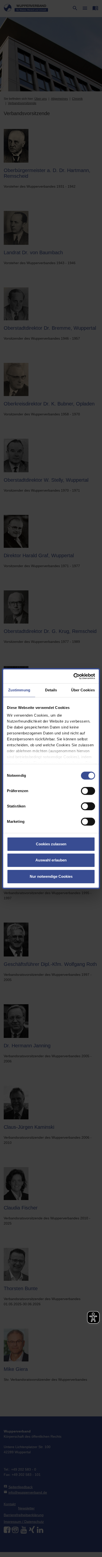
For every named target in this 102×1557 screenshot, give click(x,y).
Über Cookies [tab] (83, 690)
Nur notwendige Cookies (51, 876)
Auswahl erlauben (51, 860)
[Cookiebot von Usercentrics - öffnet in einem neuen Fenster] (73, 676)
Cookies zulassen (51, 844)
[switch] (88, 791)
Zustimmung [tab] (19, 690)
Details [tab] (51, 690)
